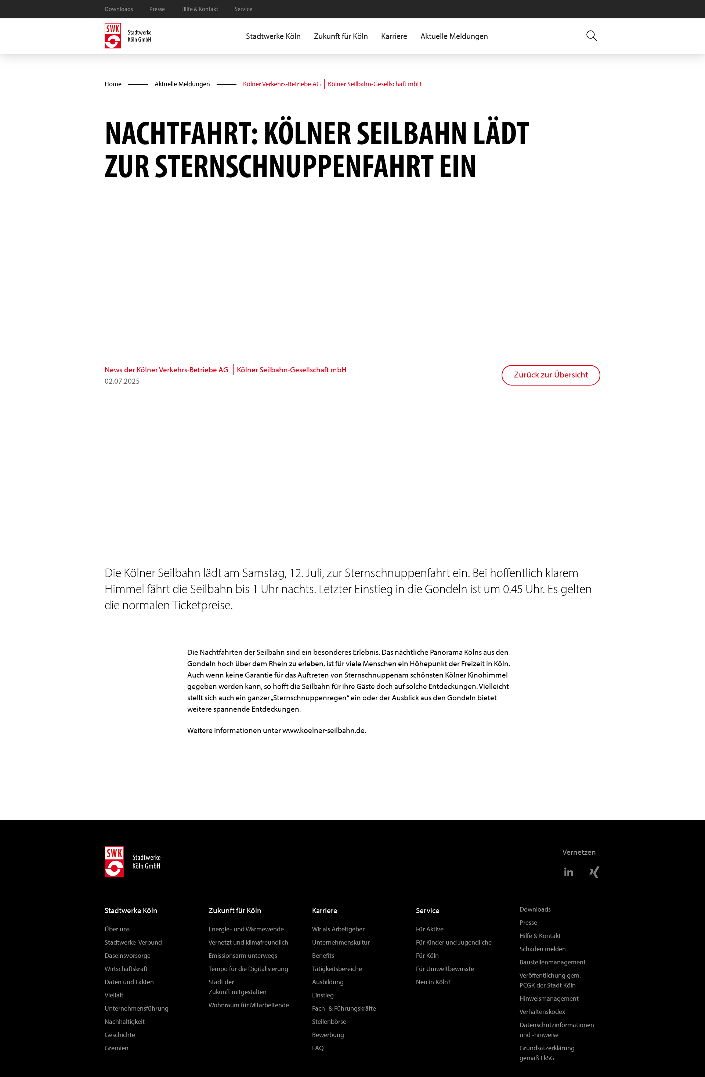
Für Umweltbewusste (445, 969)
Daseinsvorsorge (128, 956)
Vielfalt (114, 995)
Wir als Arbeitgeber (338, 929)
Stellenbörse (329, 1022)
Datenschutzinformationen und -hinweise (557, 1030)
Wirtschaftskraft (126, 969)
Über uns (117, 929)
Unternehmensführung (137, 1008)
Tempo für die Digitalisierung (248, 969)
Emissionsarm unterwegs (243, 956)
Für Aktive (430, 929)
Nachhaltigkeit (125, 1022)
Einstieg (323, 995)
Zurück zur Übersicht (551, 375)
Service (243, 9)
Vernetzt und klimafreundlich (248, 942)
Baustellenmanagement (553, 962)
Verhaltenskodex (542, 1012)
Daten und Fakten (129, 982)
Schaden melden (543, 949)
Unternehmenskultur (341, 942)
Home (113, 84)
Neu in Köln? (433, 982)
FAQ (317, 1048)
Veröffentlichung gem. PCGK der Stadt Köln (550, 980)
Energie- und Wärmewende (246, 929)
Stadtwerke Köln (131, 910)
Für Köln (427, 956)
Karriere (324, 910)
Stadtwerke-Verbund (133, 942)
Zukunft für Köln (235, 910)
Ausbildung (328, 982)
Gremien (117, 1048)
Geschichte (120, 1035)
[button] (273, 36)
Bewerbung (328, 1035)
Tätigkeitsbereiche (337, 969)
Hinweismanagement (549, 998)
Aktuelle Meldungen (454, 36)
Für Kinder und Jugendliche (454, 942)
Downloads (119, 9)
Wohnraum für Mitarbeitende (249, 1005)
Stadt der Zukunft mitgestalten (238, 987)
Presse (157, 9)
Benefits (323, 956)
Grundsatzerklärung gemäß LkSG (547, 1053)
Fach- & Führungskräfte (344, 1008)
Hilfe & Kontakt (199, 9)
